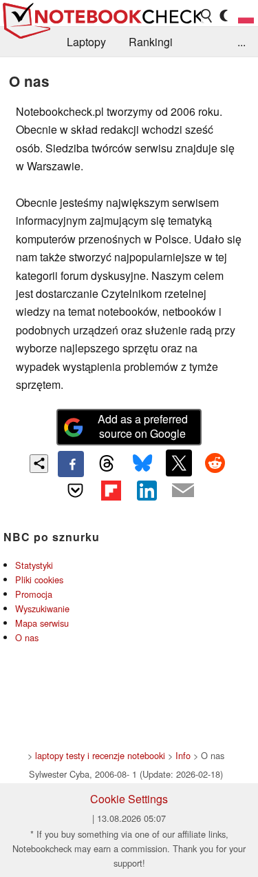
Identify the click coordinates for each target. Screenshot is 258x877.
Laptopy (86, 42)
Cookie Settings (129, 799)
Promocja (33, 594)
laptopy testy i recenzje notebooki (100, 755)
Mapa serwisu (42, 622)
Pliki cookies (39, 579)
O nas (27, 637)
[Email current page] (183, 491)
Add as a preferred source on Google (143, 426)
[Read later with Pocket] (75, 490)
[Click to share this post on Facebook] (71, 464)
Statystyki (34, 565)
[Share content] (39, 463)
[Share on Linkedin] (147, 490)
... (241, 42)
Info (183, 755)
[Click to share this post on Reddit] (215, 463)
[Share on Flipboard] (111, 490)
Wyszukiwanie (42, 608)
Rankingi (151, 42)
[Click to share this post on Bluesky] (143, 464)
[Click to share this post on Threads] (107, 464)
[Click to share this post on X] (179, 463)
